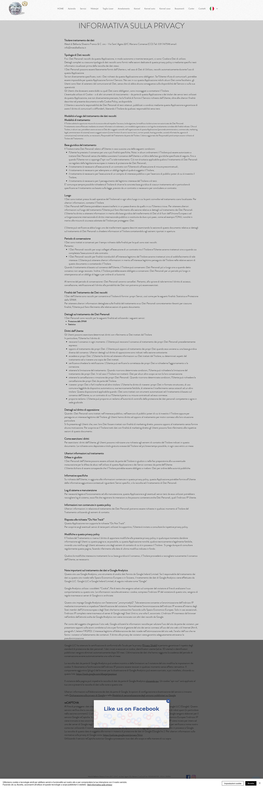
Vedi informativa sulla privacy (99, 784)
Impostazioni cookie (232, 783)
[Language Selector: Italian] (214, 8)
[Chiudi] (259, 783)
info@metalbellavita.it (75, 47)
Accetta (251, 783)
